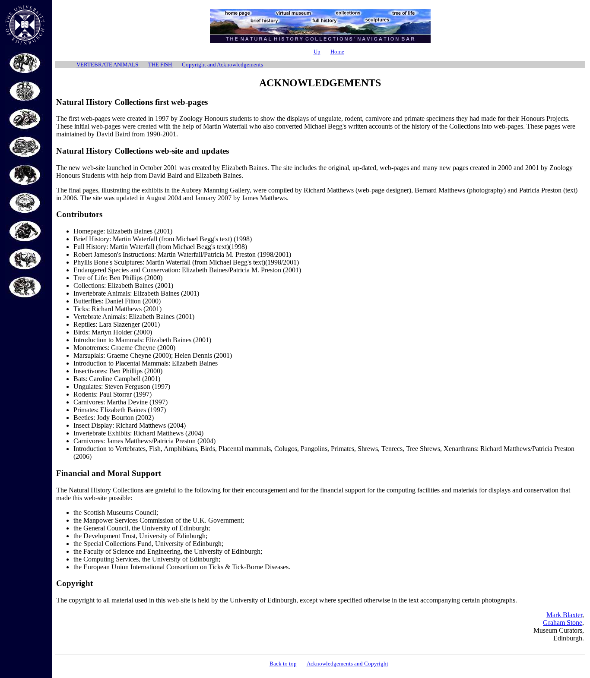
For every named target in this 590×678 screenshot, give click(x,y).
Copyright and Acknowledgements (222, 64)
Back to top (283, 663)
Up (317, 51)
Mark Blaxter (564, 614)
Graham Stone (562, 622)
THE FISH (160, 64)
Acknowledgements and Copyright (347, 663)
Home (337, 51)
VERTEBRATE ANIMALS (108, 64)
